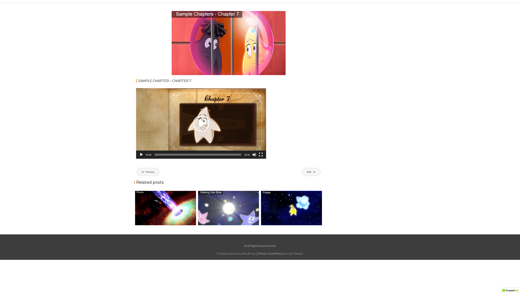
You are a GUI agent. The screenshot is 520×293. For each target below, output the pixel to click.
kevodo (207, 15)
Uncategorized (271, 15)
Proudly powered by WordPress (236, 253)
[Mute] (254, 155)
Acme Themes (294, 253)
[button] (201, 123)
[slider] (198, 155)
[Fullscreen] (261, 155)
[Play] (141, 155)
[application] (201, 123)
